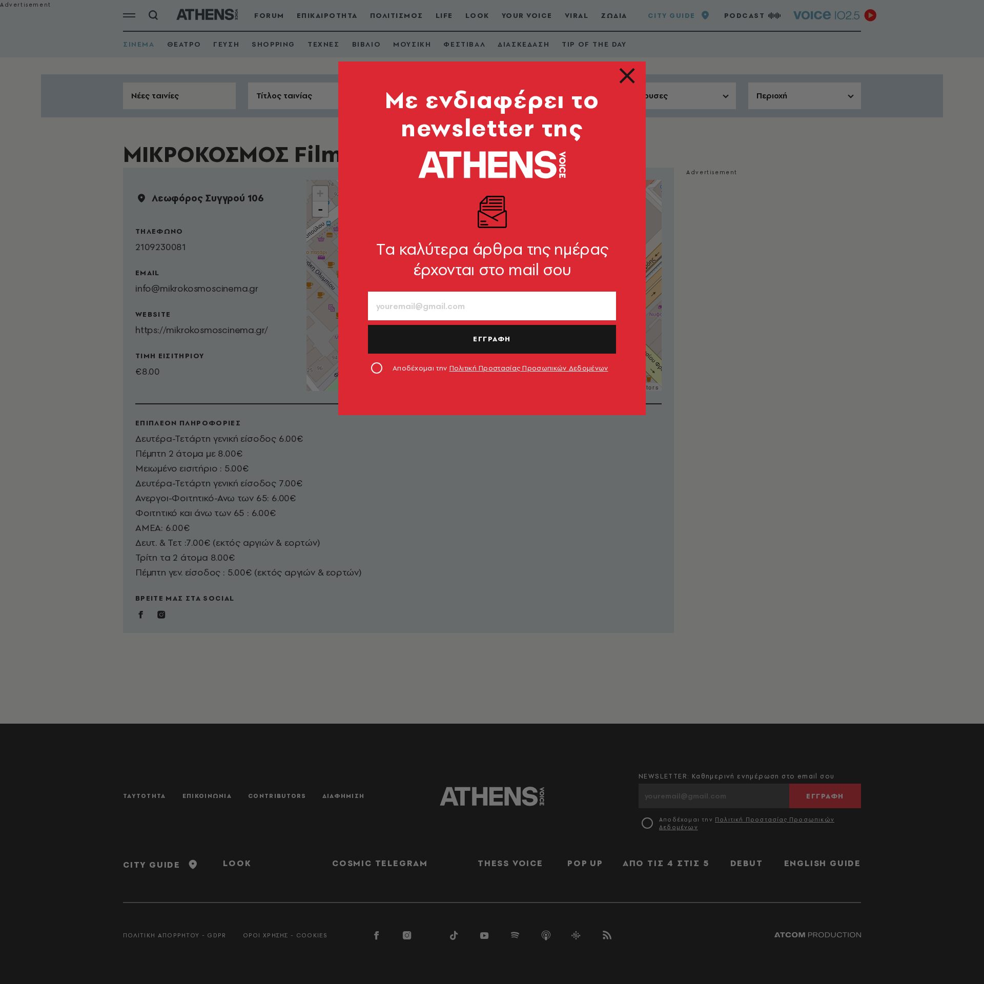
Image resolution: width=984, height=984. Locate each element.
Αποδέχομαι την (500, 368)
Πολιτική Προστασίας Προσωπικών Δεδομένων (528, 368)
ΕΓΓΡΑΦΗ (492, 338)
